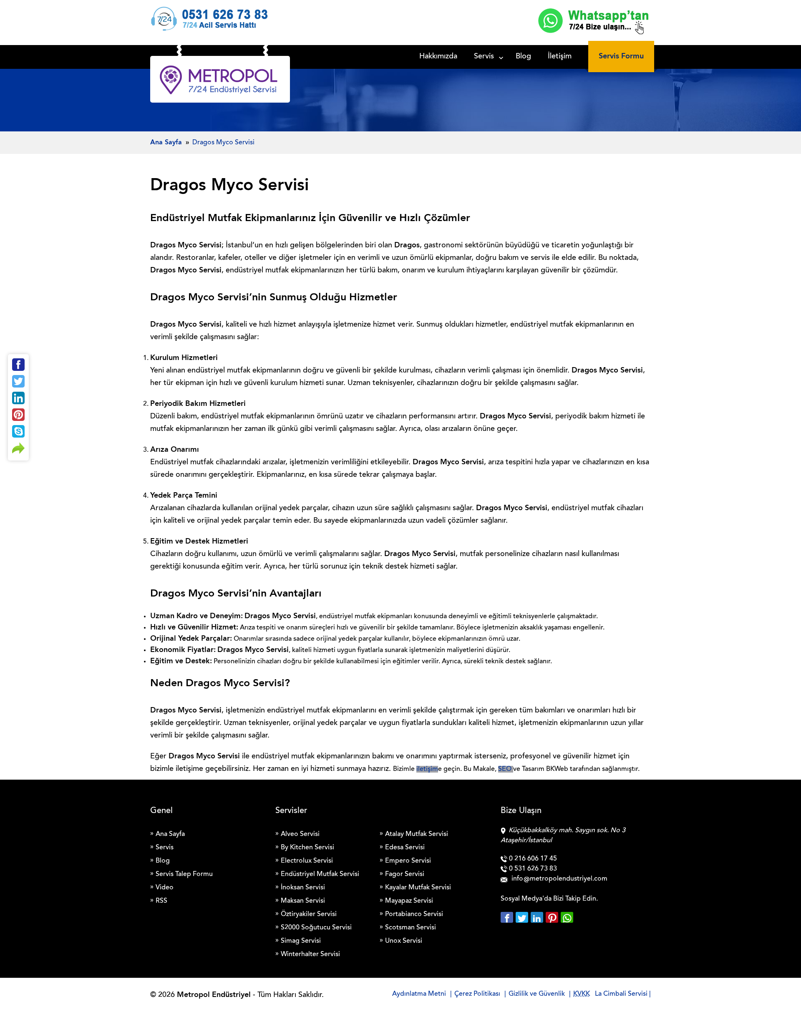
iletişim (427, 769)
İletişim (560, 56)
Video (165, 887)
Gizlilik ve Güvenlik (537, 994)
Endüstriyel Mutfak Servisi (320, 874)
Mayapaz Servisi (409, 901)
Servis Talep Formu (184, 874)
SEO (505, 769)
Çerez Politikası (477, 994)
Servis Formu (621, 56)
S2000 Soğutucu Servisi (316, 927)
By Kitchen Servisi (307, 847)
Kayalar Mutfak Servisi (418, 887)
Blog (523, 56)
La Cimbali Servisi (621, 994)
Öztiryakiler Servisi (309, 914)
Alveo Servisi (300, 834)
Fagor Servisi (404, 874)
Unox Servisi (403, 941)
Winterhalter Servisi (310, 954)
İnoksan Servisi (303, 887)
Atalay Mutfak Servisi (416, 834)
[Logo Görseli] (220, 81)
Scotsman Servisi (410, 927)
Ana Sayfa (170, 834)
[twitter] (523, 917)
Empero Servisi (408, 861)
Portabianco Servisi (414, 914)
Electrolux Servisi (307, 861)
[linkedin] (538, 917)
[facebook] (508, 917)
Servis (484, 56)
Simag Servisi (301, 941)
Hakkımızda (438, 56)
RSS (161, 901)
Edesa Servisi (405, 847)
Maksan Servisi (303, 901)
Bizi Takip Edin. (575, 899)
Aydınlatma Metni (419, 994)
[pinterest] (553, 917)
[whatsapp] (567, 917)
